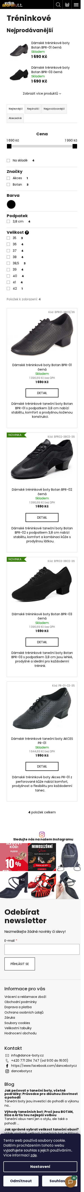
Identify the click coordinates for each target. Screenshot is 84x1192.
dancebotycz (21, 1071)
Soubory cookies (17, 1023)
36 (18, 244)
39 (18, 269)
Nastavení (40, 1166)
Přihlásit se (20, 964)
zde (33, 1155)
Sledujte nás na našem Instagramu (43, 839)
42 (18, 288)
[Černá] (11, 204)
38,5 (19, 263)
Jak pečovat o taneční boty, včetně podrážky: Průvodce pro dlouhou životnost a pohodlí (41, 1094)
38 (18, 257)
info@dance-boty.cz (27, 1055)
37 (18, 250)
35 (18, 238)
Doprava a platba (18, 1007)
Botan (20, 184)
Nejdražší (33, 108)
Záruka (9, 1017)
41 (18, 282)
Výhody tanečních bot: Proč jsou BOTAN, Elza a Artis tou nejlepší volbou (38, 1113)
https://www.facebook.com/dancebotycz (44, 1065)
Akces (20, 178)
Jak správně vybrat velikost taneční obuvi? (41, 1129)
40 (18, 276)
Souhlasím (60, 1181)
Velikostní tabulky (18, 1028)
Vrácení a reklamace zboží (25, 997)
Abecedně (15, 118)
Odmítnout (21, 1181)
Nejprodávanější (54, 108)
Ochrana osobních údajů (23, 1012)
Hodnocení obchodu (20, 1033)
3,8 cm (21, 221)
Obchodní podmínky (20, 1002)
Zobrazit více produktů (40, 93)
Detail (42, 393)
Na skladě (23, 160)
